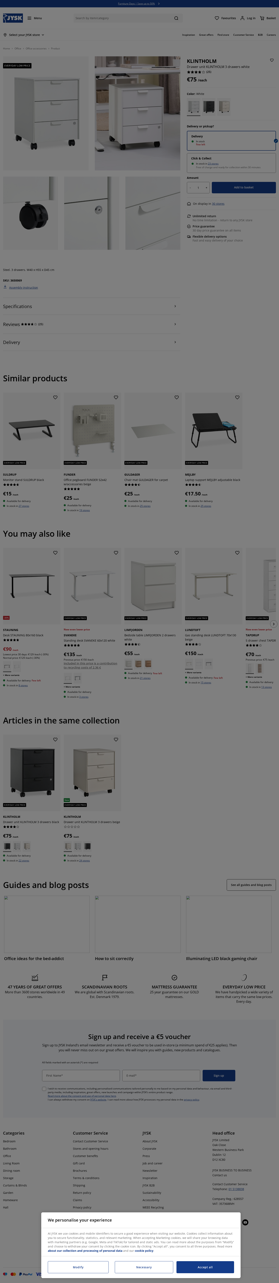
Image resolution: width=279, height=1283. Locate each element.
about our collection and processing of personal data (85, 1251)
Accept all (205, 1267)
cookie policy (144, 1251)
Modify (78, 1267)
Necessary (144, 1267)
